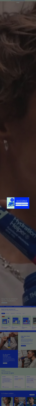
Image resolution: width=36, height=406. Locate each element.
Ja (21, 203)
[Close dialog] (28, 197)
